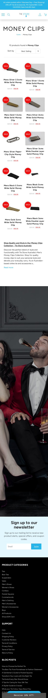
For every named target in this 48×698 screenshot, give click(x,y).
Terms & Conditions (9, 643)
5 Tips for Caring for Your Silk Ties (15, 682)
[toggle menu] (3, 15)
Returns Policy (7, 653)
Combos (5, 591)
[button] (24, 695)
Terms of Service (8, 649)
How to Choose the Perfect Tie (14, 666)
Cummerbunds (7, 597)
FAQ (3, 630)
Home (18, 34)
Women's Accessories (10, 607)
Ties (3, 571)
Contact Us (6, 633)
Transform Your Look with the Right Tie (17, 676)
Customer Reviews (9, 640)
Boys (4, 610)
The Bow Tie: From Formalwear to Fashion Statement (22, 669)
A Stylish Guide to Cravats (12, 686)
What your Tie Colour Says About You (16, 689)
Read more (8, 267)
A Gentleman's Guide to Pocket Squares (17, 673)
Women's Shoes (8, 587)
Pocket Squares (8, 594)
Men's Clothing (8, 600)
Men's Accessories (9, 604)
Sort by (11, 51)
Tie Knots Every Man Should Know (15, 679)
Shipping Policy (8, 636)
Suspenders (6, 578)
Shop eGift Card (8, 617)
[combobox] (28, 51)
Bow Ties (5, 574)
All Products (6, 613)
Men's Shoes (7, 584)
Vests (4, 581)
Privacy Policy (7, 646)
